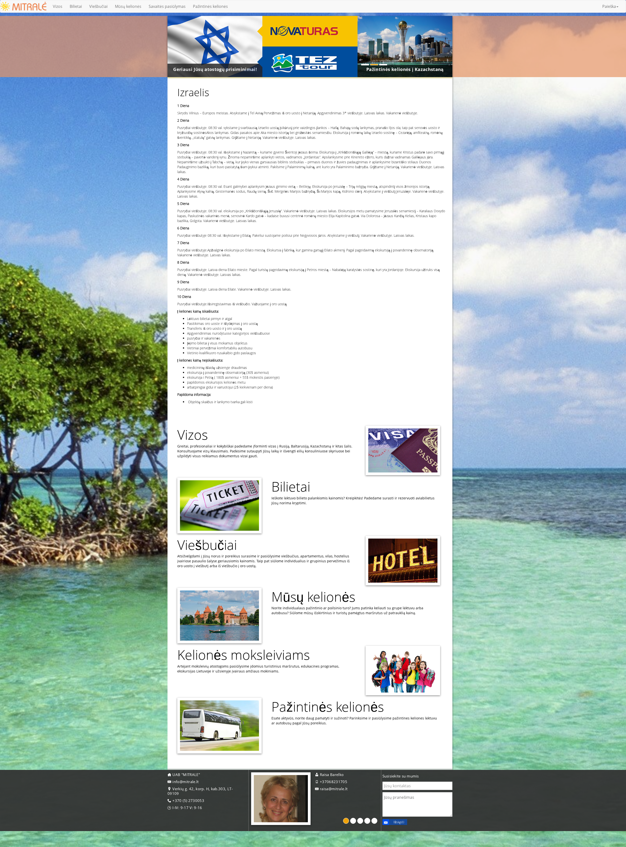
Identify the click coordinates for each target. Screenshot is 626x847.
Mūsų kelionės (128, 6)
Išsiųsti (398, 822)
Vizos (57, 6)
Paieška (609, 6)
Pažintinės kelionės (210, 6)
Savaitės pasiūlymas (167, 6)
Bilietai (76, 6)
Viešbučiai (98, 6)
